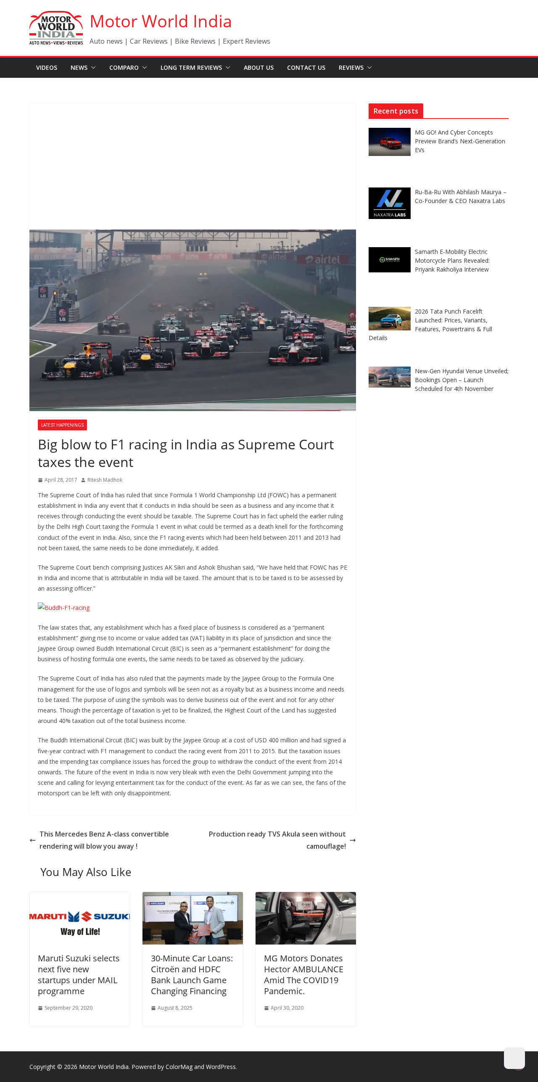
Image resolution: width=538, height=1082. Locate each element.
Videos (46, 67)
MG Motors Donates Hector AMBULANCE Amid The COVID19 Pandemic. (303, 975)
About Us (259, 67)
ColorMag (179, 1067)
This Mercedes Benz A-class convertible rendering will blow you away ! (104, 840)
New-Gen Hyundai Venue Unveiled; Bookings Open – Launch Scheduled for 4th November (462, 380)
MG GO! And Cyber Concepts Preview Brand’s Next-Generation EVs (460, 141)
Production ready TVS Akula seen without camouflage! (277, 840)
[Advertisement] (192, 166)
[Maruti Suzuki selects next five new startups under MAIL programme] (79, 898)
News (79, 67)
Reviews (351, 67)
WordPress (221, 1067)
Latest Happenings (62, 425)
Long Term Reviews (191, 67)
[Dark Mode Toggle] (514, 1058)
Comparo (124, 67)
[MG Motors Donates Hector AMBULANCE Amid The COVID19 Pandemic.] (306, 898)
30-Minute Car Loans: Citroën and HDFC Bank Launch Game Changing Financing (192, 975)
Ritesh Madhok (104, 479)
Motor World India (161, 20)
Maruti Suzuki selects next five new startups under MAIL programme (79, 975)
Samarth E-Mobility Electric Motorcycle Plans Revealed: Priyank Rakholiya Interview (452, 260)
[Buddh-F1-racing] (64, 608)
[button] (91, 68)
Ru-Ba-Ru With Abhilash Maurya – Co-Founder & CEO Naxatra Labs (460, 196)
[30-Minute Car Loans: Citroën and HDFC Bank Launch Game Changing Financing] (192, 898)
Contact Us (306, 67)
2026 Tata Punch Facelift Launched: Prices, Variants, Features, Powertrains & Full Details (430, 324)
